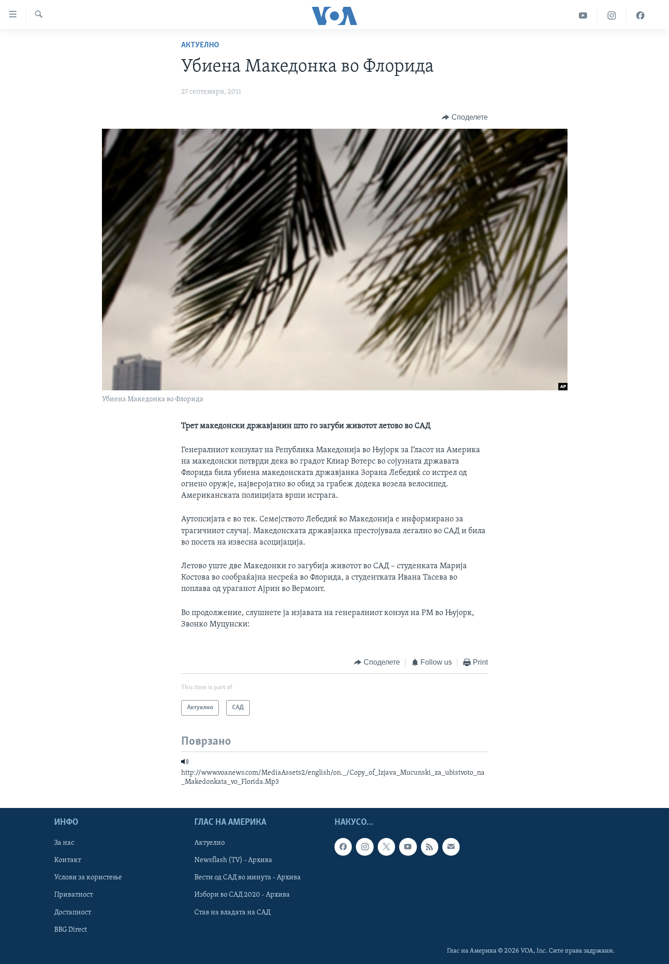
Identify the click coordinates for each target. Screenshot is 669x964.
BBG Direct (70, 929)
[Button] (465, 117)
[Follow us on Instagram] (364, 846)
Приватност (73, 894)
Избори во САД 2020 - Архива (242, 894)
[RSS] (429, 846)
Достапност (72, 912)
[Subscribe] (451, 846)
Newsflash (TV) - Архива (233, 860)
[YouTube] (583, 16)
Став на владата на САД (232, 912)
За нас (64, 843)
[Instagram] (612, 16)
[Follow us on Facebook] (343, 846)
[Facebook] (640, 16)
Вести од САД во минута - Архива (247, 877)
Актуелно (200, 45)
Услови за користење (88, 877)
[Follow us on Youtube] (407, 846)
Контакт (67, 860)
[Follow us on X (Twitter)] (386, 846)
